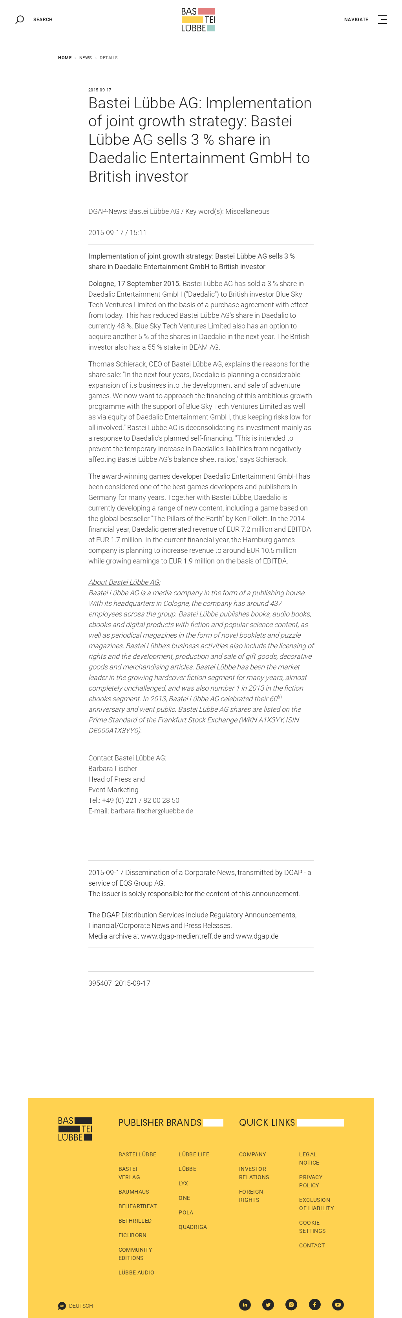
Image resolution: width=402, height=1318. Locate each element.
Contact (312, 1245)
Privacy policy (310, 1181)
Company (252, 1154)
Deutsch (81, 1306)
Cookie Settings (312, 1227)
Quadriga (193, 1227)
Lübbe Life (194, 1154)
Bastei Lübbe (138, 1154)
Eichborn (133, 1235)
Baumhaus (134, 1192)
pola (186, 1212)
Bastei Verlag (129, 1173)
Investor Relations (254, 1173)
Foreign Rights (251, 1196)
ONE (184, 1198)
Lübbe (187, 1169)
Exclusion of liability (316, 1204)
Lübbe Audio (136, 1272)
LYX (183, 1183)
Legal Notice (309, 1158)
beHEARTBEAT (138, 1206)
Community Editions (135, 1254)
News (85, 57)
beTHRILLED (135, 1221)
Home (64, 57)
